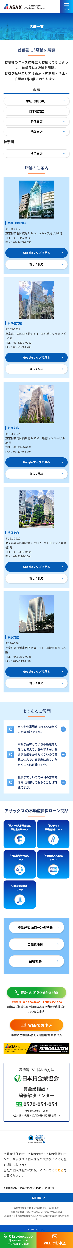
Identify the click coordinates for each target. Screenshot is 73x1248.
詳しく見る (36, 264)
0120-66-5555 (39, 992)
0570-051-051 (40, 1104)
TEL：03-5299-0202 (18, 342)
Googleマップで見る (36, 252)
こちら (59, 1170)
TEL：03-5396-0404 (18, 552)
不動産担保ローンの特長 (35, 927)
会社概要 (35, 961)
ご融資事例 (35, 944)
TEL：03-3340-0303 (18, 447)
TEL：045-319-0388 (18, 656)
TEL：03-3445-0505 (18, 238)
